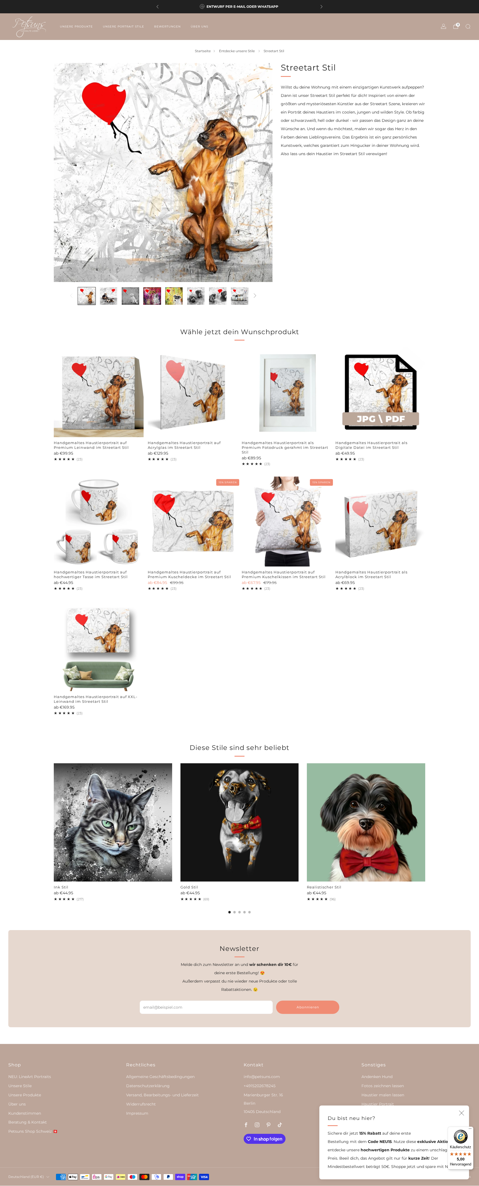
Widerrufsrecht (141, 1104)
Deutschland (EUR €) (26, 1177)
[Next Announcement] (321, 6)
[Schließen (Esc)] (461, 1113)
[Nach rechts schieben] (255, 296)
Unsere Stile (20, 1086)
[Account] (443, 26)
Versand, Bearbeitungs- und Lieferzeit (162, 1095)
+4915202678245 (260, 1086)
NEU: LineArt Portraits (29, 1076)
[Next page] (425, 822)
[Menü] (470, 1130)
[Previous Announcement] (157, 6)
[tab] (229, 912)
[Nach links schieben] (71, 296)
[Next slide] (261, 172)
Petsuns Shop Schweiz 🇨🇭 (33, 1131)
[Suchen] (468, 26)
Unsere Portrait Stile (123, 26)
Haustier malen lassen (382, 1095)
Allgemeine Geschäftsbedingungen (160, 1076)
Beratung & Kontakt (27, 1122)
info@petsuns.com (262, 1076)
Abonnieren (308, 1007)
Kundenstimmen (24, 1113)
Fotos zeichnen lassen (382, 1086)
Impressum (137, 1113)
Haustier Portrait (377, 1104)
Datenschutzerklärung (148, 1086)
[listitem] (239, 6)
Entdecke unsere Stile (237, 51)
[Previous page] (53, 822)
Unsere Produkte (76, 26)
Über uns (199, 26)
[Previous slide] (64, 172)
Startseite (203, 51)
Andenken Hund (377, 1076)
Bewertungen (167, 26)
